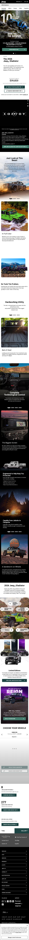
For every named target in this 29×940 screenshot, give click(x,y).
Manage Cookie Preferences (14, 937)
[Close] (27, 925)
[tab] (10, 198)
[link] (3, 2)
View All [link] (14, 736)
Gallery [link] (9, 8)
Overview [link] (3, 8)
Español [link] (17, 843)
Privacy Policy (18, 932)
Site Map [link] (17, 840)
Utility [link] (20, 8)
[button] (19, 1)
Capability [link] (26, 8)
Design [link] (15, 8)
